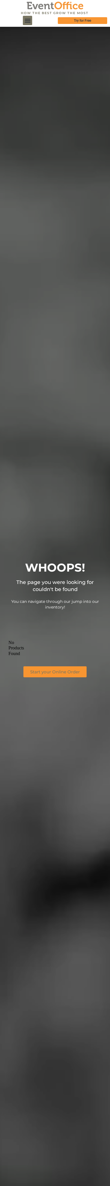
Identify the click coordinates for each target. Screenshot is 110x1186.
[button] (27, 20)
